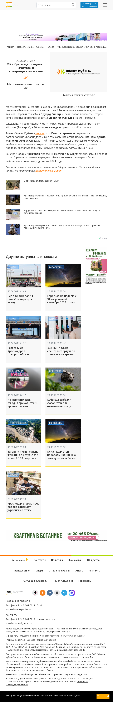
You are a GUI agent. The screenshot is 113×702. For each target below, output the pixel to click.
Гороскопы (55, 267)
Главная (10, 46)
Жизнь (13, 267)
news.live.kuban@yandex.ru (19, 623)
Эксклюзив (18, 560)
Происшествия (18, 422)
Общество (55, 371)
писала (39, 133)
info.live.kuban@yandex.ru (18, 609)
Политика (57, 560)
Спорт (51, 46)
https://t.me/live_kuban (48, 170)
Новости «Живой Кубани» (31, 46)
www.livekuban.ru (67, 654)
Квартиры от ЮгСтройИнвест (89, 5)
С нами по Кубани (59, 570)
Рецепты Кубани (63, 580)
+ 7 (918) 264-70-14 (25, 605)
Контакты (40, 560)
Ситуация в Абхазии (35, 580)
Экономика (16, 371)
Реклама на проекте (18, 600)
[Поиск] (73, 4)
